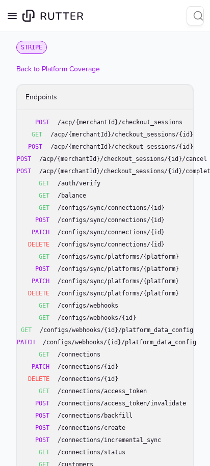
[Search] (195, 15)
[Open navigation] (12, 16)
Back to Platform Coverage (58, 69)
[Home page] (52, 16)
